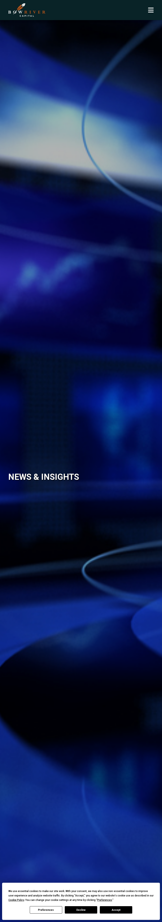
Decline (81, 909)
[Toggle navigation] (151, 10)
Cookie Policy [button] (16, 900)
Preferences (46, 909)
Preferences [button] (104, 900)
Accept (116, 909)
